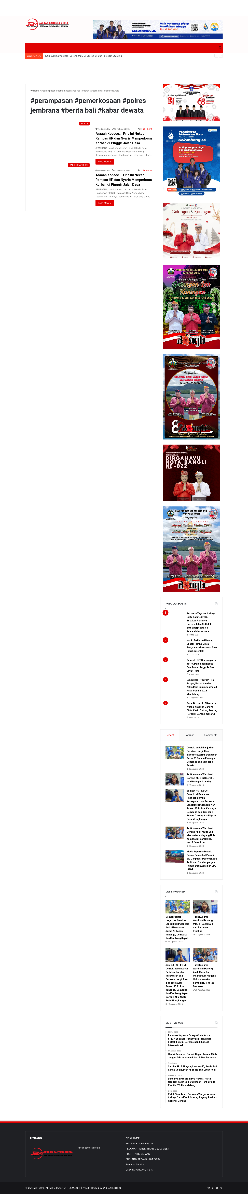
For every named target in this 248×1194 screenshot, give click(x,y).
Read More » (104, 161)
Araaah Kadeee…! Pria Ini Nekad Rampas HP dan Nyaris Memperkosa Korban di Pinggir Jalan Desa (123, 180)
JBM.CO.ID (75, 1188)
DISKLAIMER (133, 1138)
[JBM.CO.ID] (47, 24)
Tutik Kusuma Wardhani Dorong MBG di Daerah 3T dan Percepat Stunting (201, 778)
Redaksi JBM (104, 129)
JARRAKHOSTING (112, 1188)
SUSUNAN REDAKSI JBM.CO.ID (143, 1159)
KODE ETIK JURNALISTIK (139, 1143)
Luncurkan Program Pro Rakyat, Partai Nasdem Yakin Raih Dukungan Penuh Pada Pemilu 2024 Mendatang (202, 687)
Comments (210, 735)
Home (36, 90)
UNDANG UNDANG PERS (139, 1169)
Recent (170, 735)
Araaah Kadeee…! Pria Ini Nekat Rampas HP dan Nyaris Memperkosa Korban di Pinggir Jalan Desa (123, 138)
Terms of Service (135, 1164)
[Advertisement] (124, 7)
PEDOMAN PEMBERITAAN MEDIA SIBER (147, 1148)
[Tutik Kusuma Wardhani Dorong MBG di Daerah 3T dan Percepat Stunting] (175, 779)
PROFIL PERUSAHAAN (138, 1154)
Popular (189, 735)
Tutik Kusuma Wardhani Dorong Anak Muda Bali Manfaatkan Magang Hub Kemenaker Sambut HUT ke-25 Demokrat (201, 835)
